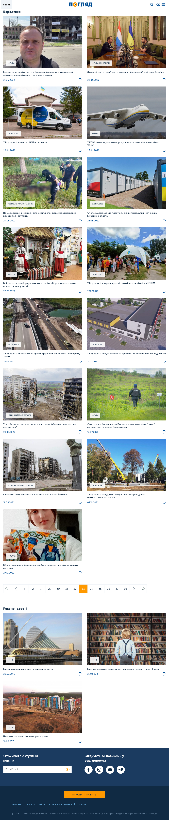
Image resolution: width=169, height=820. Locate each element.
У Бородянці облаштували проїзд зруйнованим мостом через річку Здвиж (41, 355)
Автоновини (13, 344)
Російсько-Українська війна (20, 204)
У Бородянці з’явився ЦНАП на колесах (25, 142)
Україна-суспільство (101, 63)
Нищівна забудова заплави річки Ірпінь (25, 736)
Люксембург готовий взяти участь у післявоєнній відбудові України (125, 72)
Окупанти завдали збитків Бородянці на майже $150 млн (35, 494)
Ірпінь (10, 660)
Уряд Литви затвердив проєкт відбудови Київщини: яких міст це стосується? (39, 425)
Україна (11, 63)
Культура (11, 274)
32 (74, 588)
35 (100, 588)
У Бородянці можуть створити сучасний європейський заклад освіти (126, 353)
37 (117, 588)
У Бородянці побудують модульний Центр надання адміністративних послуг (116, 496)
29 (49, 588)
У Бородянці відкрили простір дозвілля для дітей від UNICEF (121, 283)
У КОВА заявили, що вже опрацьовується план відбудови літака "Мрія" (123, 144)
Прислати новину (84, 794)
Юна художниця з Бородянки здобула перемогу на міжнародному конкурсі (40, 566)
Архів (83, 804)
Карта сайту (36, 804)
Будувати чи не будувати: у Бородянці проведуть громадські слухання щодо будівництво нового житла (38, 73)
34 (91, 588)
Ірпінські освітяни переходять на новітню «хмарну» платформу (123, 669)
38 (125, 588)
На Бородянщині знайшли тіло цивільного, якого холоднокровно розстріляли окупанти (39, 214)
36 (108, 588)
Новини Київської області (19, 415)
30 (58, 588)
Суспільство (13, 133)
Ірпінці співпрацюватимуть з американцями (28, 669)
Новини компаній (62, 804)
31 (66, 588)
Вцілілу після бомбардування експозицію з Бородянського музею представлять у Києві (40, 285)
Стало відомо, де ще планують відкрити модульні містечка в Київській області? (122, 214)
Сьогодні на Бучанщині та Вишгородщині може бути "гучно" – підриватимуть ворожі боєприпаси (122, 425)
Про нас (18, 804)
